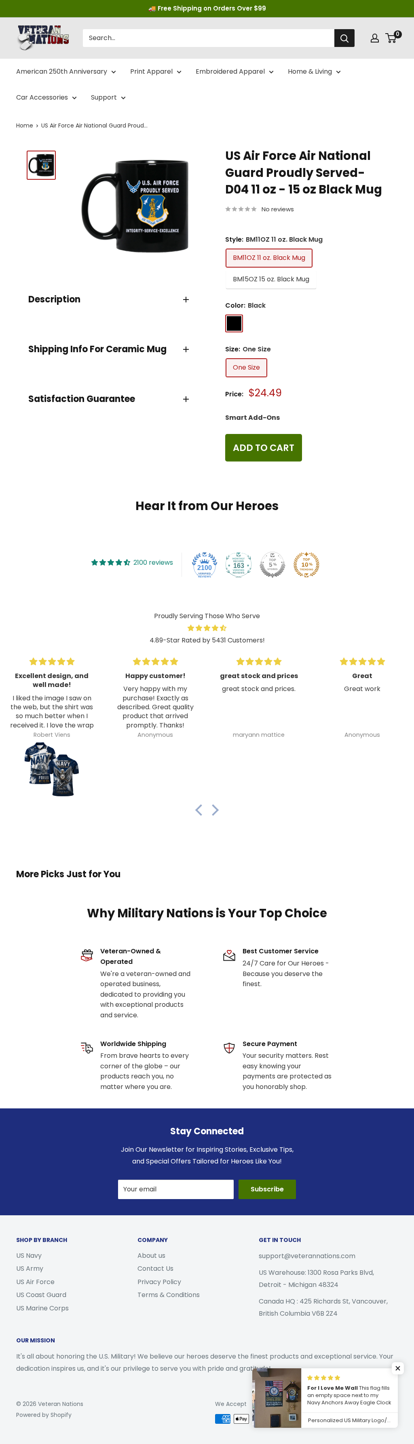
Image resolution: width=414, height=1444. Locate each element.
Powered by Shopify (44, 1415)
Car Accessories (42, 97)
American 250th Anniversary (61, 71)
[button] (201, 810)
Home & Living (310, 71)
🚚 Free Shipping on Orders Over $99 (207, 8)
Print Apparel (151, 71)
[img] (207, 628)
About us (151, 1255)
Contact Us (155, 1268)
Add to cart (263, 447)
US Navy (29, 1255)
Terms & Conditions (168, 1294)
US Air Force (35, 1282)
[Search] (344, 38)
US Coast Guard (41, 1294)
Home (24, 125)
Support (104, 97)
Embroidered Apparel (230, 71)
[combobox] (208, 38)
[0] (391, 38)
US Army (29, 1268)
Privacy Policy (159, 1282)
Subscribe (267, 1189)
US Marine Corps (42, 1308)
